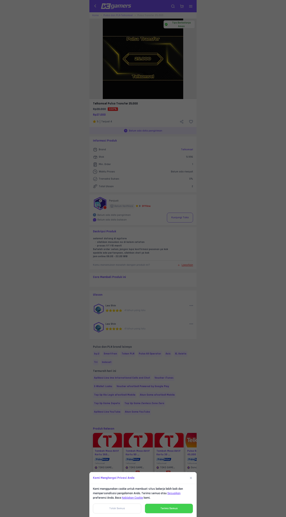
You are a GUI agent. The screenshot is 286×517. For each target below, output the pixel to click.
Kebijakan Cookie (132, 498)
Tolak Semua (117, 508)
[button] (143, 258)
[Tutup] (191, 478)
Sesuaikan (174, 493)
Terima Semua (169, 508)
